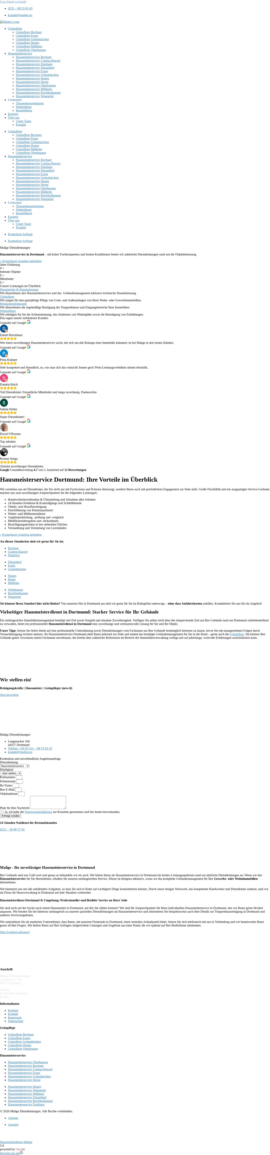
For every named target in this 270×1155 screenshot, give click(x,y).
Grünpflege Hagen (27, 42)
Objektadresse (9, 793)
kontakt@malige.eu (22, 997)
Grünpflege (15, 28)
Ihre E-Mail (7, 789)
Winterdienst (23, 107)
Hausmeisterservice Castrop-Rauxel (38, 60)
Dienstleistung (9, 762)
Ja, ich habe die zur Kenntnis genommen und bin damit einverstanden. (62, 812)
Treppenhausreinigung (30, 103)
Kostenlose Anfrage (20, 234)
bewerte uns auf (10, 1153)
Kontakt (21, 124)
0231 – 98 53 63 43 (23, 989)
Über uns (13, 117)
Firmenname (8, 781)
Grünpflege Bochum (29, 32)
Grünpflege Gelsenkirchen (32, 39)
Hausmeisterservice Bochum (33, 57)
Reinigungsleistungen (13, 303)
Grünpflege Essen (27, 35)
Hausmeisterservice (20, 53)
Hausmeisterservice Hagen (32, 78)
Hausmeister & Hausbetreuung (19, 289)
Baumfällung (24, 110)
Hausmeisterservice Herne (32, 82)
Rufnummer (8, 777)
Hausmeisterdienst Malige (16, 1142)
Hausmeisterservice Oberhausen (36, 85)
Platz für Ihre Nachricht (15, 808)
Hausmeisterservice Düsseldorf (35, 67)
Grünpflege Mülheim (29, 46)
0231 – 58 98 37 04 (41, 993)
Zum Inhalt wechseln (13, 1)
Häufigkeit (6, 769)
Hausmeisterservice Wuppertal (35, 96)
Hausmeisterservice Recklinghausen (38, 92)
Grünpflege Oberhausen (31, 50)
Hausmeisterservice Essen (32, 71)
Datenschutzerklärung (38, 812)
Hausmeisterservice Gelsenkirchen (37, 75)
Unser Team (23, 121)
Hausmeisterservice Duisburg (34, 64)
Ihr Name (6, 785)
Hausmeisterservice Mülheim (34, 89)
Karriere (13, 114)
